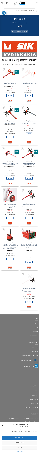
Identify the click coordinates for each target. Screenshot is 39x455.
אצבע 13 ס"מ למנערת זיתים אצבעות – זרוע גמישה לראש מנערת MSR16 (29, 84)
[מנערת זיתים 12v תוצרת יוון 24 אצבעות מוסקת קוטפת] (10, 112)
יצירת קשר (35, 347)
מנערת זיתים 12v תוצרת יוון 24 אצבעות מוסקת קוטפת (10, 122)
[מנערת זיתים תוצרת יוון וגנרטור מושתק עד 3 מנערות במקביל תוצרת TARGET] (10, 195)
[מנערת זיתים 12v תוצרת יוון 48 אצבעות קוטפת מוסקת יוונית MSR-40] (29, 195)
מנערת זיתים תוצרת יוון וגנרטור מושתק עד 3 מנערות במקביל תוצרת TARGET (10, 206)
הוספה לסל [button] (29, 95)
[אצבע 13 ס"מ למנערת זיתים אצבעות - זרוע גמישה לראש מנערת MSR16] (29, 74)
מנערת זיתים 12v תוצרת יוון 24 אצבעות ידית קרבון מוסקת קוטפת (29, 122)
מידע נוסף (29, 133)
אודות (36, 323)
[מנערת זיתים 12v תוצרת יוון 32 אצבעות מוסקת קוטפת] (29, 153)
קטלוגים (35, 332)
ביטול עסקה (34, 351)
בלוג (36, 328)
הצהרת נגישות (34, 399)
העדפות (19, 447)
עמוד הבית (25, 23)
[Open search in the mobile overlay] (19, 10)
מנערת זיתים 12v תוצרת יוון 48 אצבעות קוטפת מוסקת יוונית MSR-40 (29, 205)
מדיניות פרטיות (20, 451)
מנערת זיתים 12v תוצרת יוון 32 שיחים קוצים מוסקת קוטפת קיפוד (10, 164)
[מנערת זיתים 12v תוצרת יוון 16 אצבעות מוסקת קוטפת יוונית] (10, 74)
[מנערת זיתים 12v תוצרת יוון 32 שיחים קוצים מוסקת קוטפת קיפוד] (10, 153)
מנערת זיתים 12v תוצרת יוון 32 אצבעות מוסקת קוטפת (29, 164)
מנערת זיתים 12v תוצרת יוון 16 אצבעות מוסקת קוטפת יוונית (10, 84)
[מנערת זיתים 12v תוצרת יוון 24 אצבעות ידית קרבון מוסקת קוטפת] (29, 112)
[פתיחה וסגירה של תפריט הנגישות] (4, 13)
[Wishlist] (7, 3)
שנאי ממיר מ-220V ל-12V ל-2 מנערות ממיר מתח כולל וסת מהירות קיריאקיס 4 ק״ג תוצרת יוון (29, 246)
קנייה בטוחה (34, 403)
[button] (3, 425)
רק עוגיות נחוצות (19, 442)
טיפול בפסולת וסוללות (31, 407)
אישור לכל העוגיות (19, 437)
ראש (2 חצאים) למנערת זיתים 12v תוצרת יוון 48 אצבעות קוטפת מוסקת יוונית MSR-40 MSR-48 (29, 290)
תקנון (36, 391)
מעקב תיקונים (34, 336)
